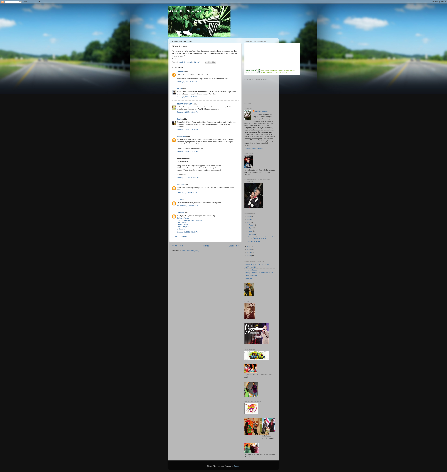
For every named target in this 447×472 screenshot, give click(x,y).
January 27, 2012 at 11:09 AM (188, 177)
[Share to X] (211, 62)
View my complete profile (253, 148)
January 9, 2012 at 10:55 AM (187, 129)
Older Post (234, 246)
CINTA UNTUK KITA (184, 104)
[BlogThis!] (208, 62)
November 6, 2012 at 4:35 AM (188, 206)
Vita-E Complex (182, 227)
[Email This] (206, 62)
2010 (249, 249)
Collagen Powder (183, 218)
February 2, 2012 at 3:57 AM (187, 193)
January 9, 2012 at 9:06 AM (187, 97)
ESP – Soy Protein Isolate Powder (189, 220)
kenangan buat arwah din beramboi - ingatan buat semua (261, 238)
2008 (249, 256)
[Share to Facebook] (213, 62)
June (251, 228)
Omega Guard (182, 224)
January (252, 234)
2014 (249, 219)
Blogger (236, 466)
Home (206, 246)
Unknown (181, 71)
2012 (249, 222)
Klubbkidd (248, 278)
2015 (249, 216)
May (250, 231)
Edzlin (179, 119)
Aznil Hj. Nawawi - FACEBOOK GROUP (258, 273)
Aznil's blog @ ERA (251, 275)
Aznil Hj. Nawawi (261, 111)
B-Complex (181, 229)
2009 (249, 252)
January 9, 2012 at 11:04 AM (187, 151)
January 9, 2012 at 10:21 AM (187, 112)
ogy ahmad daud (250, 270)
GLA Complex (182, 222)
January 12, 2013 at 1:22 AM (187, 232)
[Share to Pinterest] (215, 62)
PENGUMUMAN (254, 242)
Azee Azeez (181, 136)
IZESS (179, 200)
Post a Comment (181, 236)
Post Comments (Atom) (190, 250)
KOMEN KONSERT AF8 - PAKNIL (256, 264)
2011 (249, 246)
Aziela (179, 89)
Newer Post (177, 246)
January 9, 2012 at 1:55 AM (187, 82)
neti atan (180, 184)
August (251, 225)
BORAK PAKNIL (250, 267)
